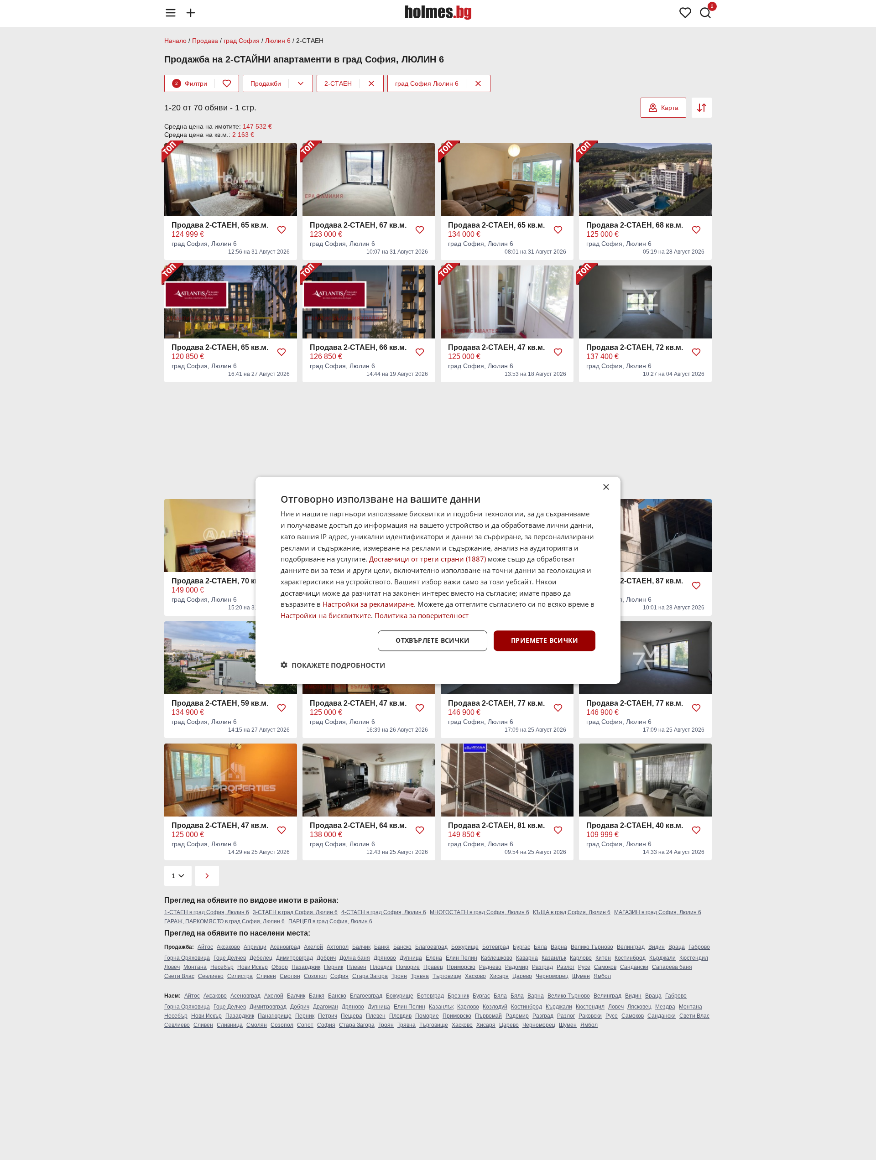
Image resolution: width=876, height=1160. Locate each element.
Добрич (326, 958)
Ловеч (172, 967)
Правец (433, 967)
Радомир (516, 967)
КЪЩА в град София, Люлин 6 (571, 912)
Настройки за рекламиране (368, 604)
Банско (402, 947)
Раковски (590, 1016)
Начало (175, 40)
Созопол (315, 976)
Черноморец (552, 976)
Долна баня (354, 958)
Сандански (634, 967)
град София (242, 40)
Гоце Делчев (230, 958)
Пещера (351, 1016)
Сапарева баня (672, 967)
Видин (656, 947)
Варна (559, 947)
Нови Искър (252, 967)
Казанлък (554, 958)
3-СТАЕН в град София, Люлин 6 (295, 912)
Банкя (382, 947)
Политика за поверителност (422, 615)
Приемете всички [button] (544, 640)
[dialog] (438, 580)
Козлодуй (495, 1006)
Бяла (540, 947)
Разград (542, 967)
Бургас (521, 947)
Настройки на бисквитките (326, 615)
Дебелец (261, 958)
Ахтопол (338, 947)
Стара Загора (370, 976)
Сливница (230, 1025)
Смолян (290, 976)
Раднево (490, 967)
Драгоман (325, 1006)
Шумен (581, 976)
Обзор (279, 967)
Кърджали (662, 958)
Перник (333, 967)
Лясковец (639, 1006)
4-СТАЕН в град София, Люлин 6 (383, 912)
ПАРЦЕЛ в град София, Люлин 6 (330, 921)
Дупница (411, 958)
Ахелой (313, 947)
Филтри (191, 83)
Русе (584, 967)
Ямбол (602, 976)
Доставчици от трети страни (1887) (427, 558)
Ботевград (495, 947)
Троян (399, 976)
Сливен (266, 976)
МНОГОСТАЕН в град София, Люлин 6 (479, 912)
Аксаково (228, 947)
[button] (333, 665)
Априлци (255, 947)
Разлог (565, 967)
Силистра (240, 976)
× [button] (605, 487)
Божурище (465, 947)
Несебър (222, 967)
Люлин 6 (278, 40)
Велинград (631, 947)
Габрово (699, 947)
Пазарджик (306, 967)
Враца (676, 947)
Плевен (356, 967)
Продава (205, 40)
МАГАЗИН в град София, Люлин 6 (657, 912)
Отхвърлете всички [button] (432, 640)
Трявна (420, 976)
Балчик (361, 947)
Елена (434, 958)
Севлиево (211, 976)
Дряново (385, 958)
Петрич (327, 1016)
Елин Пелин (461, 958)
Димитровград (294, 958)
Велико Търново (592, 947)
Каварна (527, 958)
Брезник (458, 996)
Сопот (305, 1025)
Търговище (447, 976)
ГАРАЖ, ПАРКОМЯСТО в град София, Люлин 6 (224, 921)
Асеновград (285, 947)
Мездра (665, 1006)
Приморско (461, 967)
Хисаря (499, 976)
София (339, 976)
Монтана (195, 967)
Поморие (408, 967)
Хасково (475, 976)
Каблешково (496, 958)
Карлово (581, 958)
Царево (522, 976)
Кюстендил (693, 958)
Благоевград (431, 947)
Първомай (488, 1016)
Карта (669, 107)
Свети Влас (179, 976)
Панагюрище (275, 1016)
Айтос (205, 947)
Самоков (605, 967)
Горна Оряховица (187, 958)
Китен (603, 958)
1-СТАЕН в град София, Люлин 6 (206, 912)
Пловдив (381, 967)
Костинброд (630, 958)
